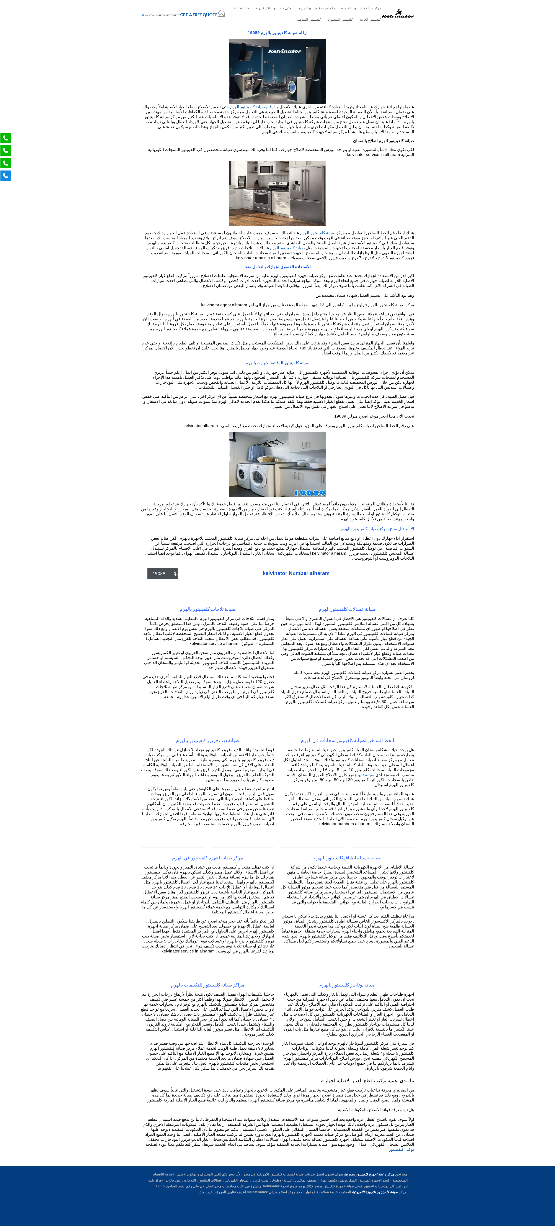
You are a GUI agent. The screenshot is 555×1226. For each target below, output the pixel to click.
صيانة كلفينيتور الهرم (287, 247)
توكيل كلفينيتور (401, 1149)
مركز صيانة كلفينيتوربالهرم (322, 232)
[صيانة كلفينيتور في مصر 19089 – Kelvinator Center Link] (398, 13)
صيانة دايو (366, 774)
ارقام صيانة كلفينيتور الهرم (252, 106)
